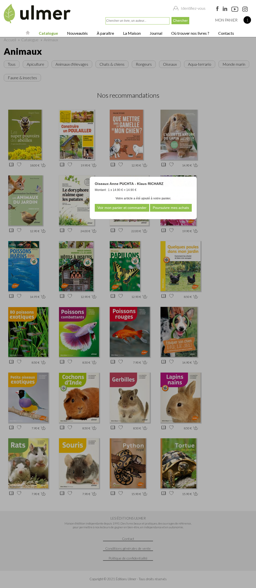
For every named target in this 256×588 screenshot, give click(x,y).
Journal (155, 33)
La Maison (131, 33)
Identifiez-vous (193, 8)
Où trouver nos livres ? (189, 33)
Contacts (226, 33)
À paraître (105, 33)
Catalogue (48, 33)
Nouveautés (77, 33)
